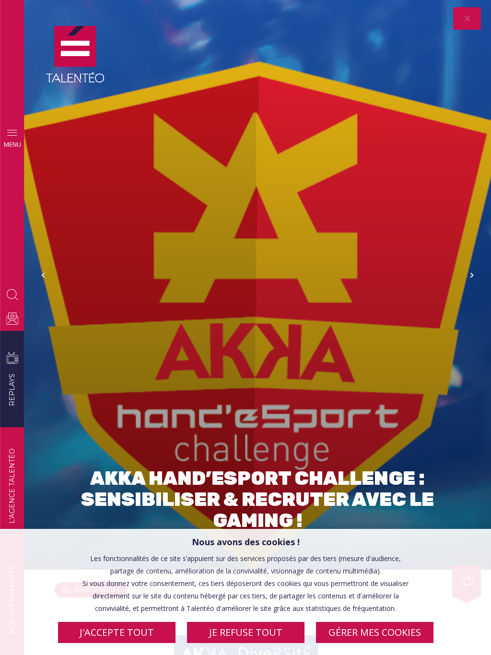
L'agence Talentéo (12, 486)
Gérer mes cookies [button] (374, 632)
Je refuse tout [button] (245, 632)
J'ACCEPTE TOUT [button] (117, 632)
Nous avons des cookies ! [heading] (246, 542)
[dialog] (245, 592)
